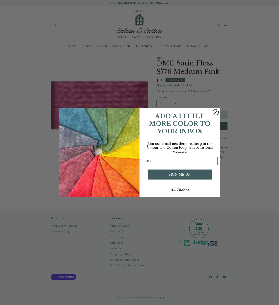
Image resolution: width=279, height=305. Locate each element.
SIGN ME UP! (180, 174)
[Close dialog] (216, 112)
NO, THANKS (180, 189)
